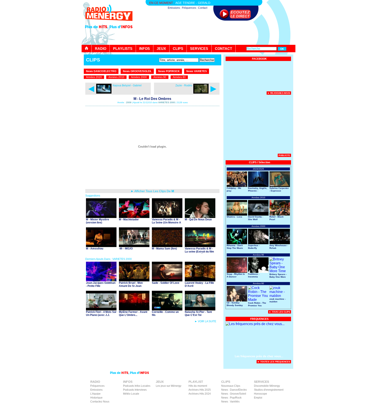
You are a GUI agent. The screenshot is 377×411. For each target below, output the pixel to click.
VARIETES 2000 (166, 102)
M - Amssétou (94, 248)
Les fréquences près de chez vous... (259, 356)
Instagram (285, 407)
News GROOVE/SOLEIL (137, 71)
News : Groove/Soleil (233, 393)
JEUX (161, 49)
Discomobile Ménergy (267, 385)
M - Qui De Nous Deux (198, 219)
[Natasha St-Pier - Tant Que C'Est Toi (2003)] (200, 309)
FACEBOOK (259, 58)
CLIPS (178, 49)
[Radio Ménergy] (109, 22)
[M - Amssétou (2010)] (101, 246)
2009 (128, 102)
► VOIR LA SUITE (205, 321)
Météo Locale (131, 393)
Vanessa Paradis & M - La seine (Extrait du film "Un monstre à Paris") (199, 251)
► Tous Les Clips (279, 312)
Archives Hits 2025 (199, 389)
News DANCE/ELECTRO (101, 71)
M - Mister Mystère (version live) (97, 221)
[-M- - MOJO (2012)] (134, 246)
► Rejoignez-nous (278, 93)
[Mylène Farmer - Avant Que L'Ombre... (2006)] (134, 309)
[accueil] (87, 48)
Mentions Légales (253, 407)
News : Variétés (230, 401)
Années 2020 (94, 77)
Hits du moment (197, 385)
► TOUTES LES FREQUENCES (273, 361)
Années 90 (159, 77)
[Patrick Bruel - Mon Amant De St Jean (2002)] (134, 280)
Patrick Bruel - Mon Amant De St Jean (131, 284)
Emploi (258, 397)
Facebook (271, 407)
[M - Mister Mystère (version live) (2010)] (101, 217)
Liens (237, 407)
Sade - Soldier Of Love (165, 282)
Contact (202, 7)
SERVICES (199, 49)
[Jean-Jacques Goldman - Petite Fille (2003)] (101, 280)
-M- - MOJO (126, 248)
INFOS (144, 49)
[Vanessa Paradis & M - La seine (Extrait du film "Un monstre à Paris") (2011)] (200, 246)
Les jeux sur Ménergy (168, 385)
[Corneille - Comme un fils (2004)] (167, 309)
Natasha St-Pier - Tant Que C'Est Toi (198, 313)
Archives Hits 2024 (199, 393)
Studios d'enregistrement (268, 389)
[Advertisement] (216, 33)
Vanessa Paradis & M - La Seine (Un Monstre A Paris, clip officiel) (166, 222)
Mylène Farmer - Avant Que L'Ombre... (133, 313)
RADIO (100, 49)
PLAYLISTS (122, 49)
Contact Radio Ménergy (218, 407)
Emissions (174, 7)
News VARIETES (196, 71)
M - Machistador (129, 219)
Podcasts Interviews (135, 389)
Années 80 (179, 77)
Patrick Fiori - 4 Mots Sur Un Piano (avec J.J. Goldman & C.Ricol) (101, 315)
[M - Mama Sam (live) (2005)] (167, 246)
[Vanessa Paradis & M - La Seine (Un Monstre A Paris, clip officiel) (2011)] (167, 217)
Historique (96, 397)
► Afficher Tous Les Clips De (152, 191)
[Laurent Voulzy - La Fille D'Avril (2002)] (200, 280)
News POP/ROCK (169, 71)
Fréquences (189, 7)
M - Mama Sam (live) (164, 248)
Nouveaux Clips (230, 385)
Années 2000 (139, 77)
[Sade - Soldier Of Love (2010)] (167, 280)
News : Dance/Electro (234, 389)
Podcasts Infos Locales (136, 385)
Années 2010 (116, 77)
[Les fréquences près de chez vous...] (255, 324)
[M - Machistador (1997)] (134, 217)
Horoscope (260, 393)
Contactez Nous (99, 401)
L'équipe (95, 393)
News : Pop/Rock (231, 397)
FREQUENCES (259, 318)
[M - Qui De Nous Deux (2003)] (200, 217)
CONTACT (223, 49)
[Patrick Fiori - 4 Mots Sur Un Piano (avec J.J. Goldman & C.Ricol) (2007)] (101, 309)
